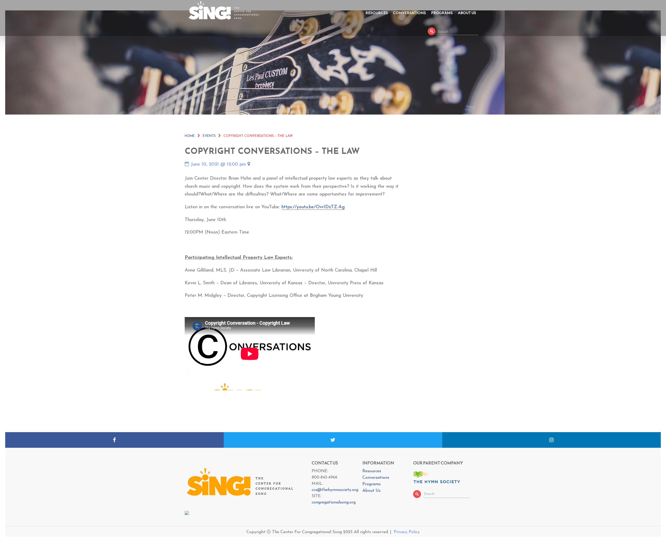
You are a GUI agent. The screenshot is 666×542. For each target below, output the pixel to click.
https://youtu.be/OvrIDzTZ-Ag (313, 207)
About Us (467, 13)
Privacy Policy (407, 532)
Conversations (409, 13)
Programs (442, 13)
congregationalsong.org (334, 502)
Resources (377, 13)
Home (190, 136)
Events (209, 136)
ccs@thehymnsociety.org (335, 490)
